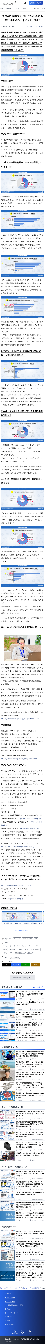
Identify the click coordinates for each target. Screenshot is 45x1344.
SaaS (26, 949)
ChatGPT (16, 946)
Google (5, 949)
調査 (36, 939)
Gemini (36, 946)
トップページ (6, 1288)
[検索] (25, 3)
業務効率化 (24, 953)
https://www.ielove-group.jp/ (29, 819)
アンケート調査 (35, 949)
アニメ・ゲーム (34, 8)
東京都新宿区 (15, 957)
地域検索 (8, 8)
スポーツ (24, 8)
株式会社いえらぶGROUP (35, 26)
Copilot (24, 946)
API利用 (7, 1320)
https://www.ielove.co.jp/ (29, 828)
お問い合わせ (9, 1324)
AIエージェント (7, 946)
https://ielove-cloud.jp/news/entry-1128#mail (19, 759)
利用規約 (8, 1309)
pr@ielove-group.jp (15, 899)
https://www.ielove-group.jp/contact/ (16, 885)
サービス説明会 (10, 1301)
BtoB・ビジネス (27, 939)
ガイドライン (9, 1317)
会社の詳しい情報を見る (22, 978)
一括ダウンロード (24, 930)
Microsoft (12, 949)
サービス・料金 (10, 1297)
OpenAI (20, 949)
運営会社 (8, 1293)
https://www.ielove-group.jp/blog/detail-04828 (20, 719)
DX (30, 946)
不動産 (17, 953)
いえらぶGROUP (7, 953)
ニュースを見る (37, 987)
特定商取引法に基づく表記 (14, 1305)
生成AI (32, 953)
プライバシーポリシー (12, 1313)
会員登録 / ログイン (35, 3)
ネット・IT (17, 939)
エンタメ (16, 8)
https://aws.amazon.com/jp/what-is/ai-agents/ (19, 846)
